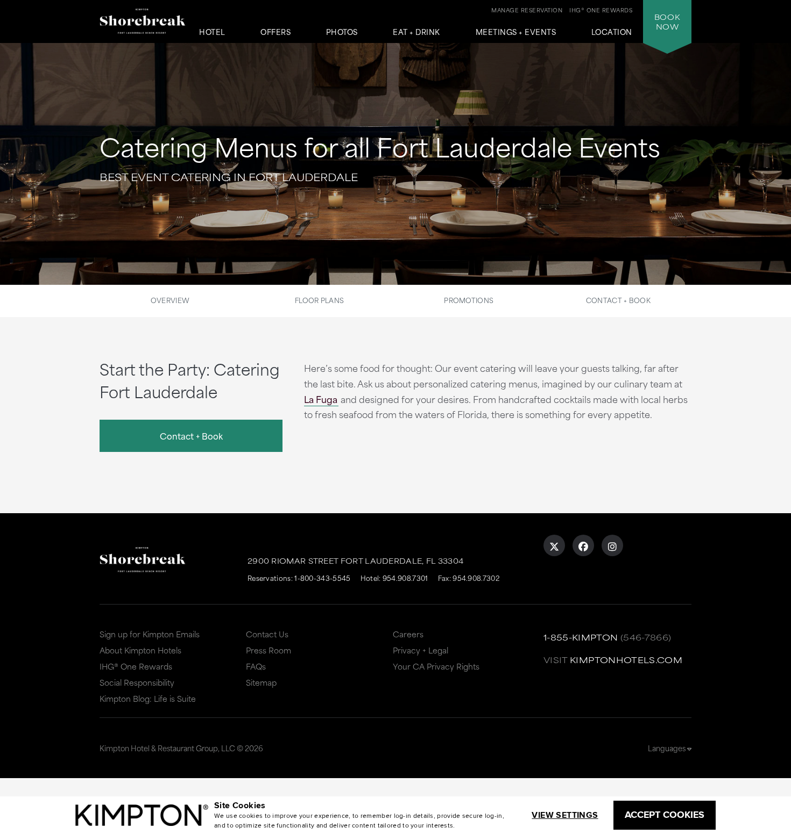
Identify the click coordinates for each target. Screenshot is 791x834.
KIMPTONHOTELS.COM (626, 659)
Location (611, 32)
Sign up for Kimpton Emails (150, 634)
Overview (170, 299)
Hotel (212, 32)
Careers (408, 634)
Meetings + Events (516, 32)
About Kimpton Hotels (140, 650)
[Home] (143, 23)
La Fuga (320, 399)
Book (667, 21)
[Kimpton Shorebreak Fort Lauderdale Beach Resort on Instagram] (612, 545)
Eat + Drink (416, 32)
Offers (275, 32)
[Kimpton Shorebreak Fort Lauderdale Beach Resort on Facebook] (583, 545)
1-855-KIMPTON (580, 637)
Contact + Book (618, 299)
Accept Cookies (664, 815)
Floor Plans (319, 299)
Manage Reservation (526, 9)
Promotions (468, 299)
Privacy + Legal (420, 650)
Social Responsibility (137, 682)
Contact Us (267, 634)
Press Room (268, 650)
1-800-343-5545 (322, 577)
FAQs (256, 666)
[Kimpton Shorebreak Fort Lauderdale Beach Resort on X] (554, 545)
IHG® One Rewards (136, 666)
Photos (342, 32)
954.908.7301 (405, 577)
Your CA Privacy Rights (436, 666)
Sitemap (261, 682)
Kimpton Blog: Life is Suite (148, 698)
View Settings (565, 815)
